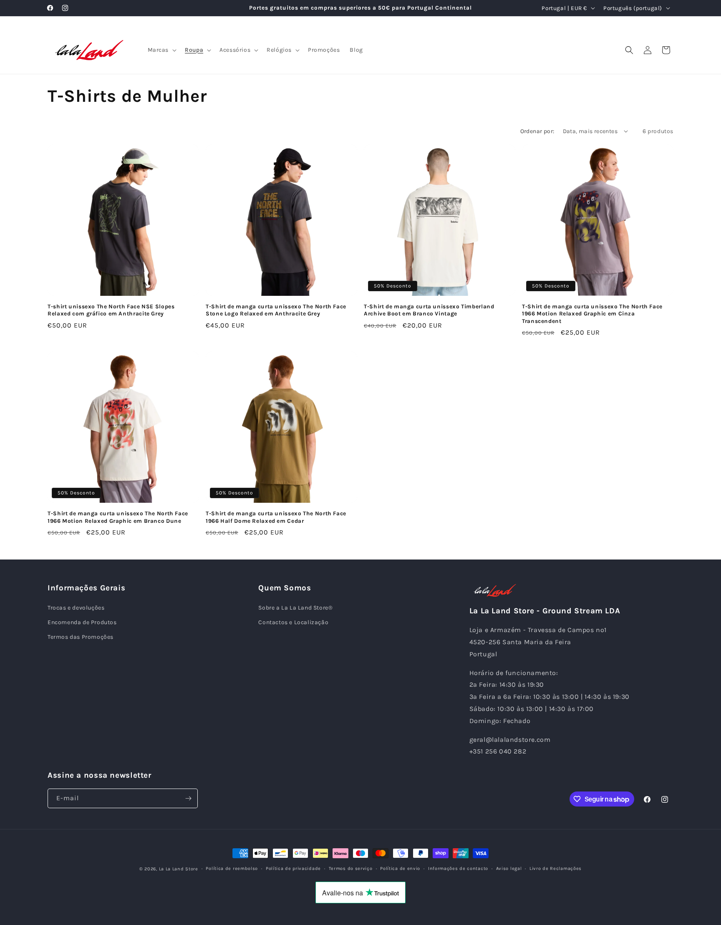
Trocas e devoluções (76, 607)
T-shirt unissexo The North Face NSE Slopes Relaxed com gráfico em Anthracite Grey (111, 310)
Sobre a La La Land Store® (295, 607)
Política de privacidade (293, 868)
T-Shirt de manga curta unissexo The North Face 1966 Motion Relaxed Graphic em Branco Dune (118, 517)
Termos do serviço (351, 868)
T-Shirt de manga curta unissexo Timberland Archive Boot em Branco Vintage (429, 310)
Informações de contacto (458, 868)
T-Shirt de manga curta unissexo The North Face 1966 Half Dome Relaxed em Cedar (276, 517)
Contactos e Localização (293, 622)
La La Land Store (178, 869)
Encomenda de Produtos (82, 622)
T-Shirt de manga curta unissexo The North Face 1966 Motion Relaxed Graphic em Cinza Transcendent (592, 313)
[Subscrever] (188, 798)
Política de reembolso (232, 868)
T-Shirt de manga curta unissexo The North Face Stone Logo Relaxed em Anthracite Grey (276, 310)
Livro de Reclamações (555, 868)
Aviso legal (509, 868)
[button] (161, 50)
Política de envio (400, 868)
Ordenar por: (537, 131)
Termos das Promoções (80, 636)
